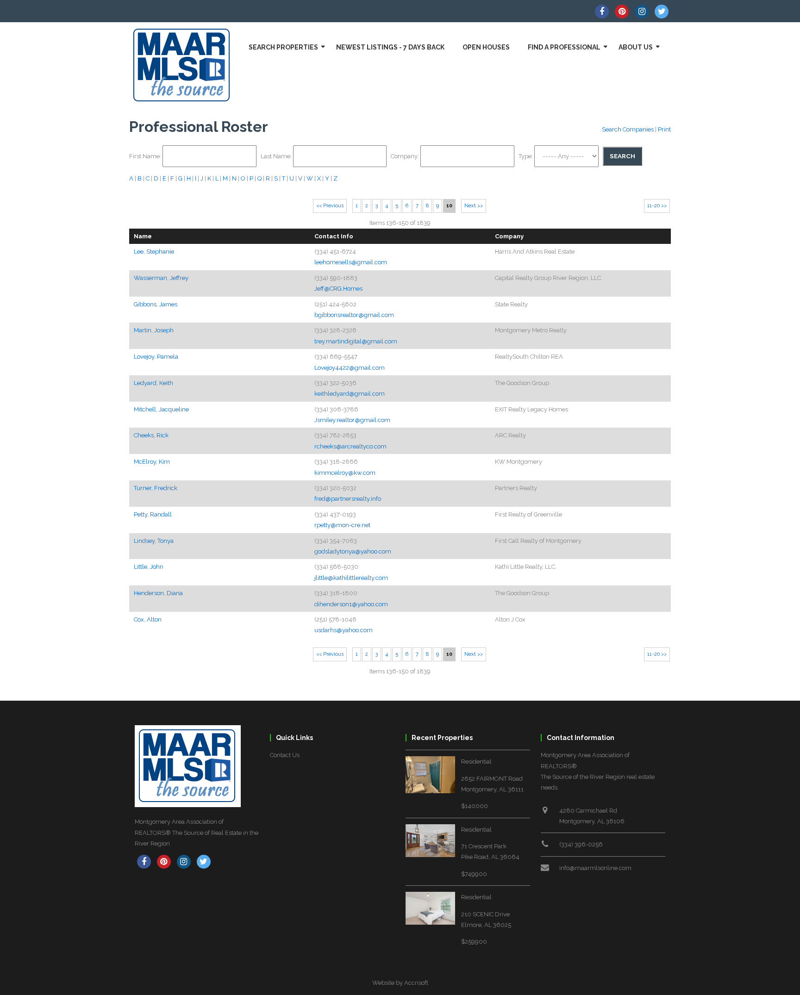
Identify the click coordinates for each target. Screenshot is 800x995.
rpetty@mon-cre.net (342, 525)
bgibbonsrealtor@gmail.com (354, 314)
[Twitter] (662, 12)
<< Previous (330, 206)
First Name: (145, 156)
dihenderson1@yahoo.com (351, 604)
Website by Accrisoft (400, 982)
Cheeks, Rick (151, 435)
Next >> (473, 206)
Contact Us (285, 755)
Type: (526, 156)
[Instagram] (642, 12)
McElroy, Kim (152, 461)
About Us (636, 47)
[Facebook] (602, 12)
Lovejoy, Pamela (156, 356)
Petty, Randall (153, 514)
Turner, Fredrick (155, 488)
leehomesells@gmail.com (350, 262)
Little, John (148, 566)
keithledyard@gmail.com (349, 393)
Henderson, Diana (158, 593)
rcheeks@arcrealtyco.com (350, 446)
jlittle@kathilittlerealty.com (351, 577)
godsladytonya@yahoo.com (352, 551)
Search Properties (283, 47)
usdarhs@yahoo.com (343, 630)
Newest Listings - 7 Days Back (390, 47)
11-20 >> (657, 206)
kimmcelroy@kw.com (344, 472)
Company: (405, 156)
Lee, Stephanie (154, 251)
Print (664, 129)
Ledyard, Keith (153, 382)
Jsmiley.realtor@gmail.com (352, 420)
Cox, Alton (148, 619)
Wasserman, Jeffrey (161, 277)
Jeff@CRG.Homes (338, 288)
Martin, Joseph (154, 330)
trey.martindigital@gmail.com (355, 341)
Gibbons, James (155, 304)
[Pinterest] (622, 12)
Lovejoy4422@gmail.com (349, 367)
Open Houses (486, 47)
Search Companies (628, 129)
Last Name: (277, 156)
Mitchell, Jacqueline (161, 409)
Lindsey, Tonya (154, 540)
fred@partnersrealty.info (347, 498)
